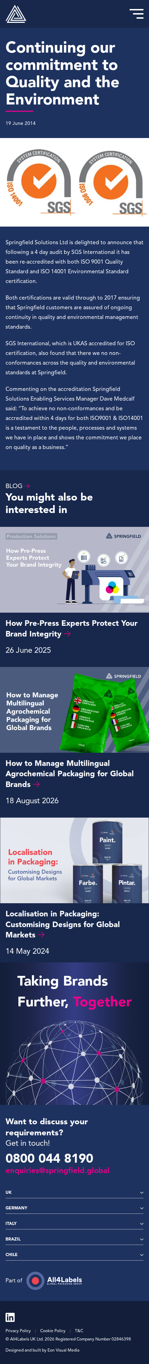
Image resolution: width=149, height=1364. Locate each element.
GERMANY (16, 1207)
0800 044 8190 (49, 1158)
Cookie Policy (52, 1330)
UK (9, 1192)
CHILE (12, 1254)
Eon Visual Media (63, 1350)
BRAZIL (13, 1239)
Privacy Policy (18, 1330)
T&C (79, 1330)
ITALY (11, 1223)
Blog (14, 486)
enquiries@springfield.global (57, 1170)
